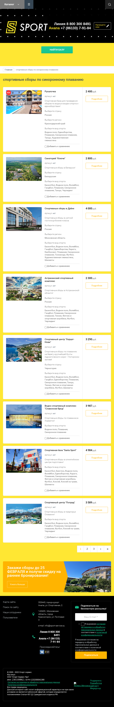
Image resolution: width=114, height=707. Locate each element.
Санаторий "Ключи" (55, 158)
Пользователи (10, 617)
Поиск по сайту (11, 607)
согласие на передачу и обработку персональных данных (93, 627)
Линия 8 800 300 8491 (72, 24)
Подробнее (96, 99)
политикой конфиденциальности (94, 633)
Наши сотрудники (12, 612)
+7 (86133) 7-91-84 (70, 28)
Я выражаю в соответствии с (94, 629)
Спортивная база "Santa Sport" (60, 450)
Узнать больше (17, 584)
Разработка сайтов (96, 684)
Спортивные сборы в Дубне (59, 208)
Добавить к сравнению (58, 146)
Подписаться (91, 655)
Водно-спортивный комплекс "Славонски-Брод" (60, 407)
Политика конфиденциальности (22, 685)
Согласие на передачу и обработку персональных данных (34, 682)
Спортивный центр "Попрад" (60, 502)
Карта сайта (9, 602)
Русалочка (50, 91)
